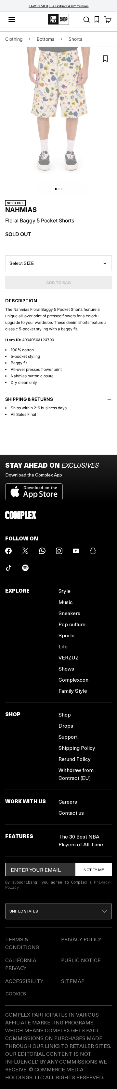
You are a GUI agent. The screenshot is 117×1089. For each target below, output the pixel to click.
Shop (64, 714)
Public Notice (81, 960)
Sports (66, 635)
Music (65, 601)
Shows (66, 668)
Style (64, 590)
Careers (67, 801)
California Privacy (20, 964)
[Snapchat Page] (93, 551)
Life (63, 646)
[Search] (86, 19)
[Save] (105, 58)
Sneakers (69, 613)
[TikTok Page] (8, 568)
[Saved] (97, 19)
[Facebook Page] (8, 551)
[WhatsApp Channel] (42, 551)
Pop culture (71, 624)
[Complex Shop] (58, 19)
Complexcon (73, 679)
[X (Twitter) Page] (25, 551)
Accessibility (24, 980)
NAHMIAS (21, 210)
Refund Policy (74, 758)
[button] (58, 911)
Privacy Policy (81, 939)
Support (68, 736)
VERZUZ (68, 657)
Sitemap (72, 980)
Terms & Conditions (22, 943)
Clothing (13, 39)
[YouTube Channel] (76, 551)
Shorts (75, 39)
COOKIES (16, 994)
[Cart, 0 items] (108, 19)
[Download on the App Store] (34, 489)
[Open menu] (11, 19)
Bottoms (45, 39)
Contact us (71, 812)
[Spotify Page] (25, 568)
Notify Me (94, 869)
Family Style (72, 690)
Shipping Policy (76, 747)
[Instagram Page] (59, 551)
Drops (65, 725)
